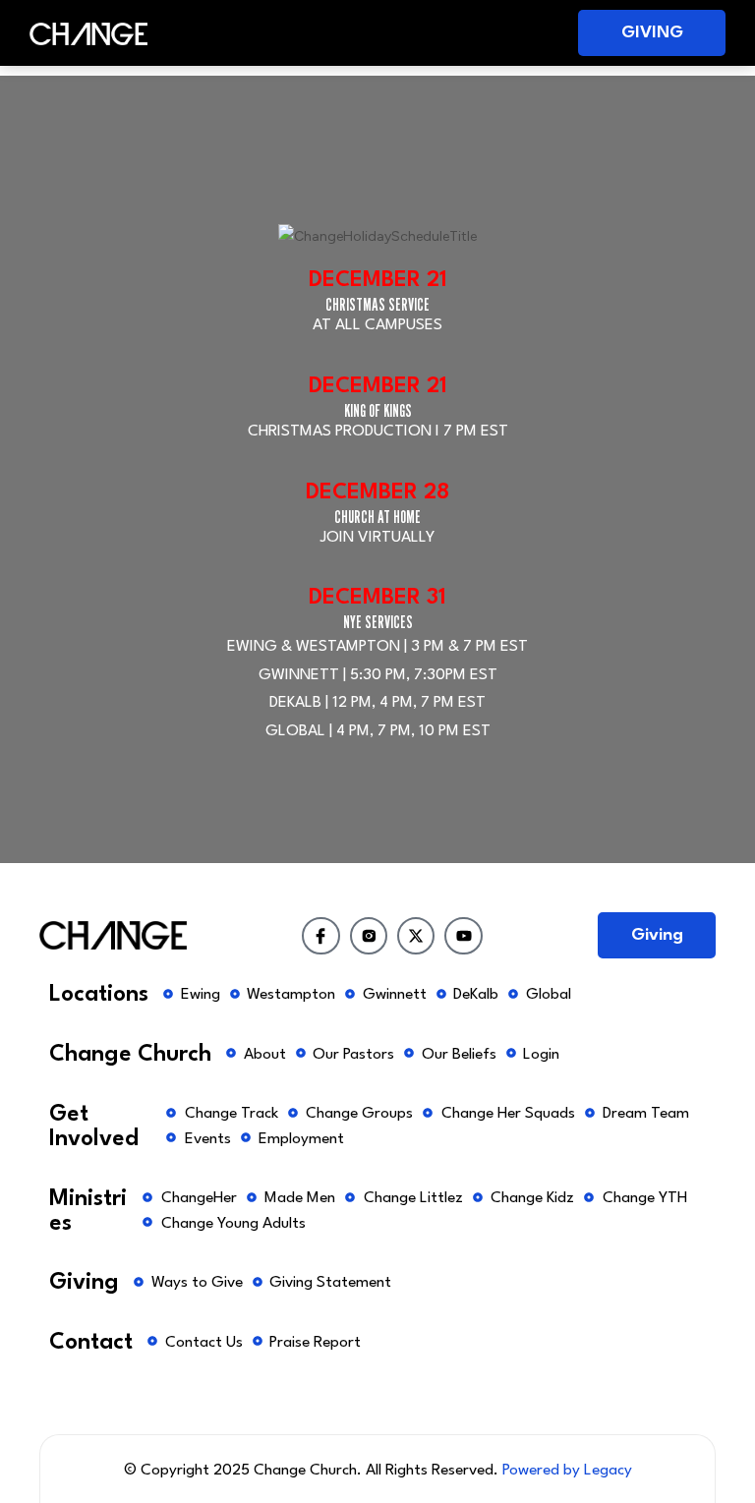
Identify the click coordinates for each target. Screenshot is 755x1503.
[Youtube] (463, 935)
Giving (652, 33)
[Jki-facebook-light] (320, 935)
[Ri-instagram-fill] (368, 935)
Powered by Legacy (567, 1470)
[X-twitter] (416, 935)
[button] (367, 33)
